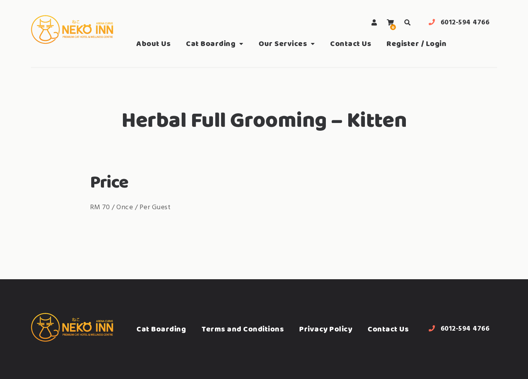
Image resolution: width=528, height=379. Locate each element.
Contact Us (350, 43)
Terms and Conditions (242, 329)
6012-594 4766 (465, 22)
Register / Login (416, 43)
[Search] (407, 23)
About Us (153, 43)
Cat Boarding (210, 43)
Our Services (283, 43)
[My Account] (374, 23)
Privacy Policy (325, 329)
